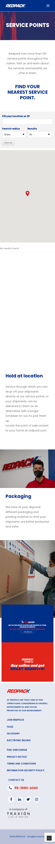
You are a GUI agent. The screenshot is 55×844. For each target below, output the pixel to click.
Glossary (13, 733)
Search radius (11, 128)
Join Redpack (15, 719)
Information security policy (25, 770)
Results (32, 128)
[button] (27, 194)
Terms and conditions (21, 763)
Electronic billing (19, 740)
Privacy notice (17, 756)
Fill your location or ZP (16, 116)
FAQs (10, 726)
